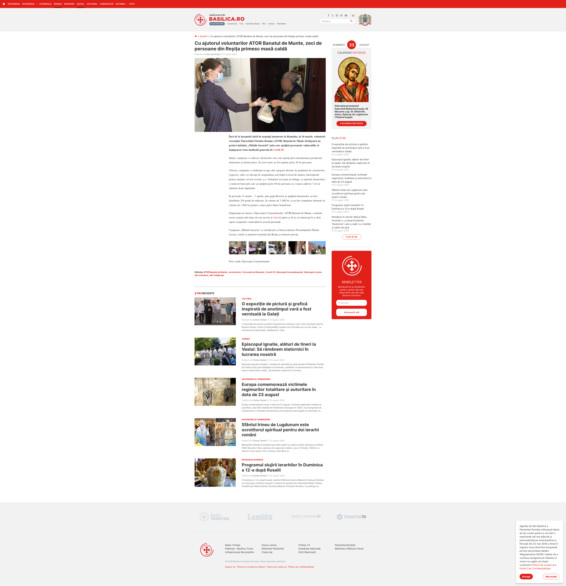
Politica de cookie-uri (276, 567)
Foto (132, 4)
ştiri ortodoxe (201, 275)
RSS (264, 24)
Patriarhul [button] (29, 4)
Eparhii (58, 4)
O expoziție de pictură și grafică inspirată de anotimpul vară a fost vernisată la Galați (276, 309)
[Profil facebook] (328, 15)
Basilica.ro (226, 19)
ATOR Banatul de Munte (215, 272)
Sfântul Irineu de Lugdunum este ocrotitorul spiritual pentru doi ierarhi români (280, 429)
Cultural (92, 4)
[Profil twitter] (332, 15)
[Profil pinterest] (341, 15)
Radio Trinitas (232, 545)
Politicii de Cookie (541, 564)
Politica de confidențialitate (301, 567)
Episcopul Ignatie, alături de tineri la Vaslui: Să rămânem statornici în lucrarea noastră (279, 349)
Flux (339, 138)
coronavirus (234, 272)
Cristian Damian (259, 320)
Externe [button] (121, 4)
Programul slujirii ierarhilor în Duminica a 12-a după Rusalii (282, 467)
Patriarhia (14, 4)
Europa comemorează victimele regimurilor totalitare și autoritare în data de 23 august (279, 389)
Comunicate (106, 4)
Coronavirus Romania (253, 272)
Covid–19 (270, 272)
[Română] (354, 15)
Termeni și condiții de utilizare (251, 567)
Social (80, 4)
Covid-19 (278, 150)
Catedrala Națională (309, 548)
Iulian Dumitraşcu (213, 54)
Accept (526, 576)
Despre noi (230, 567)
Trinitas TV (304, 545)
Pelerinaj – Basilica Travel (239, 548)
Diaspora (69, 4)
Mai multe (551, 576)
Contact (271, 24)
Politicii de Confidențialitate (535, 568)
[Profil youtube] (346, 15)
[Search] (352, 21)
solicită (277, 217)
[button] (562, 3)
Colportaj (267, 552)
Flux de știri (217, 24)
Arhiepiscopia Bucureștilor (239, 552)
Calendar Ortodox (351, 123)
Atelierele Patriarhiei (273, 548)
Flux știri (351, 237)
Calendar (352, 52)
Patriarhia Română (345, 545)
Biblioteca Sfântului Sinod (349, 548)
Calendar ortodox (253, 24)
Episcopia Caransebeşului (289, 272)
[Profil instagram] (337, 15)
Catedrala (45, 4)
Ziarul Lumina (269, 545)
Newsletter (281, 24)
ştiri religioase (217, 275)
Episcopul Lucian (313, 272)
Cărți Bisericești (307, 552)
